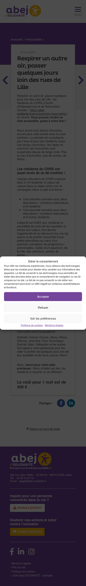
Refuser (43, 307)
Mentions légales (54, 325)
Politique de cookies (32, 325)
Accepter (43, 296)
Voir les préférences (43, 318)
